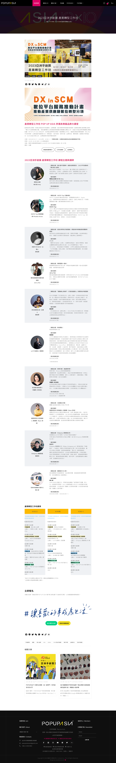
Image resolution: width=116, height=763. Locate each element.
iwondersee (59, 760)
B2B (44, 642)
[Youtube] (57, 742)
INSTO (32, 538)
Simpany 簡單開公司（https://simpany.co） (63, 446)
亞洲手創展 (27, 76)
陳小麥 (51, 480)
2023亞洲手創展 (57, 642)
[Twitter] (67, 742)
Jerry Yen (52, 273)
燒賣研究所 (79, 529)
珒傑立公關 (52, 179)
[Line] (48, 742)
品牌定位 (72, 642)
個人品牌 (39, 642)
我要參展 (22, 721)
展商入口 (45, 3)
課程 (33, 642)
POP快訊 (52, 21)
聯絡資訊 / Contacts (25, 737)
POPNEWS (70, 3)
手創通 (62, 3)
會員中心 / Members (84, 721)
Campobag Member (42, 681)
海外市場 (66, 642)
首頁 (47, 21)
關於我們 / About (24, 727)
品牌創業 (34, 76)
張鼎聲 (51, 335)
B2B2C (49, 642)
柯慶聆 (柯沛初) (54, 382)
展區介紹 (53, 3)
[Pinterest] (62, 742)
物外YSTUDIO (55, 243)
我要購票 (36, 3)
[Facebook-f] (43, 742)
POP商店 (79, 3)
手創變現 (28, 642)
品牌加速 (39, 76)
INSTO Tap (52, 207)
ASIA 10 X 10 (24, 732)
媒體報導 (35, 678)
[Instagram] (53, 742)
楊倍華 (51, 309)
